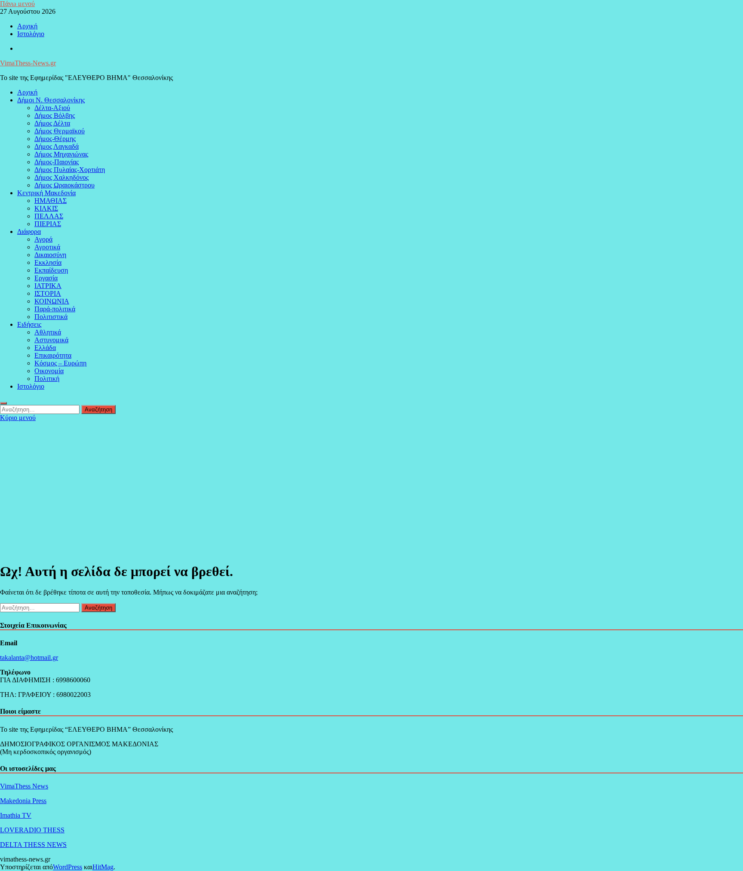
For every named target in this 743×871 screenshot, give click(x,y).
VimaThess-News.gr (28, 63)
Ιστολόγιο (30, 33)
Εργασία (46, 278)
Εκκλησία (47, 262)
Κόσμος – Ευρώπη (60, 363)
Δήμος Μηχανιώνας (61, 154)
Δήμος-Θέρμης (55, 138)
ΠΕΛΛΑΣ (48, 216)
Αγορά (43, 239)
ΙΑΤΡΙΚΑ (47, 285)
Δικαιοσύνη (50, 254)
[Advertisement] (371, 486)
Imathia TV (15, 815)
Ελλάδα (45, 347)
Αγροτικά (47, 247)
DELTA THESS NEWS (33, 844)
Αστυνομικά (51, 339)
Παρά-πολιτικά (54, 309)
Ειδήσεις (29, 324)
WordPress (67, 867)
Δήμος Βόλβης (54, 115)
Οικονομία (49, 370)
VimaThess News (24, 786)
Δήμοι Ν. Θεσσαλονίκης (51, 100)
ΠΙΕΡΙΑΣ (47, 223)
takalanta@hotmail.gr (29, 657)
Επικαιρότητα (52, 355)
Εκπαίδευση (51, 270)
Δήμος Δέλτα (52, 123)
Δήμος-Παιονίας (56, 162)
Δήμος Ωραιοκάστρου (64, 185)
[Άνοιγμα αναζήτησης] (3, 403)
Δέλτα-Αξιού (52, 107)
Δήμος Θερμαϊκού (59, 131)
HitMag (103, 867)
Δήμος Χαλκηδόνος (61, 177)
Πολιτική (46, 378)
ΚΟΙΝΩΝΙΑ (51, 301)
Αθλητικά (47, 332)
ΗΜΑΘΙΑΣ (50, 200)
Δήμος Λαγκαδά (56, 146)
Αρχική (27, 26)
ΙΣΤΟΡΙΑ (47, 293)
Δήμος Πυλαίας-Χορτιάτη (69, 169)
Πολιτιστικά (51, 316)
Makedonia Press (23, 800)
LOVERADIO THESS (32, 830)
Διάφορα (29, 231)
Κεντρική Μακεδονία (46, 192)
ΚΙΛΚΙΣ (46, 208)
